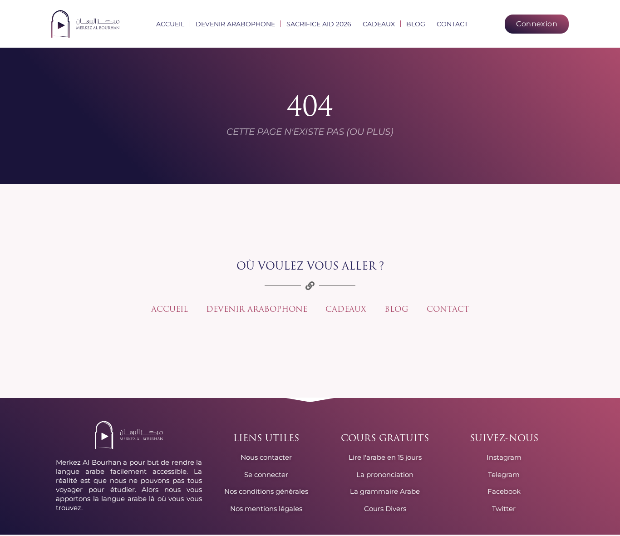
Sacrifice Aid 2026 (318, 24)
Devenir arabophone (235, 24)
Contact (452, 24)
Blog (415, 24)
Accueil (170, 24)
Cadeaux (379, 24)
